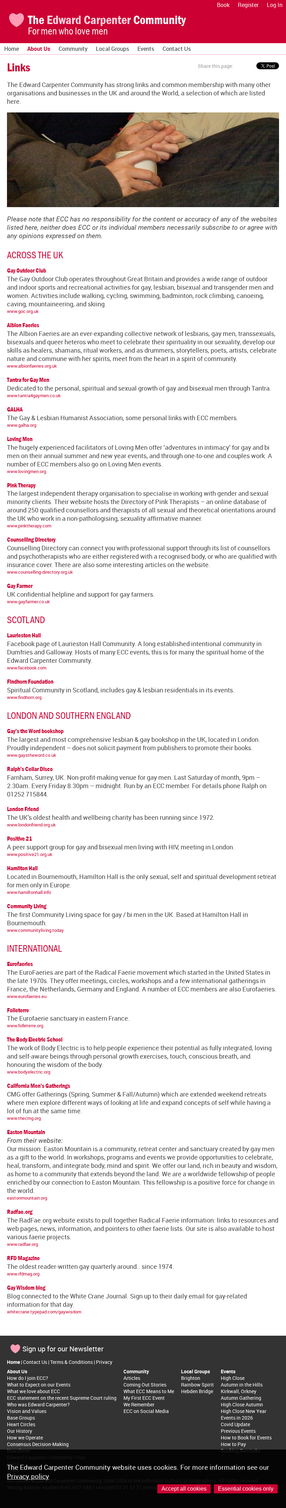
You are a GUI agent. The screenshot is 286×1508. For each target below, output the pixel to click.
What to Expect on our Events (38, 1384)
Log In (275, 5)
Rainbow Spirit (197, 1384)
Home (11, 49)
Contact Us (177, 49)
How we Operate (25, 1437)
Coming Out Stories (144, 1384)
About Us (38, 49)
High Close (232, 1378)
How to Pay (233, 1444)
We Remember (139, 1404)
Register (248, 5)
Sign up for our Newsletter (63, 1348)
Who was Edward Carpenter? (38, 1404)
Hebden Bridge (197, 1391)
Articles (131, 1378)
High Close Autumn (242, 1404)
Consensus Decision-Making (38, 1444)
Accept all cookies (183, 1489)
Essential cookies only (245, 1489)
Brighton (190, 1378)
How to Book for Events (246, 1437)
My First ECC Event (144, 1398)
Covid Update (235, 1424)
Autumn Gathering (241, 1398)
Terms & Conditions (71, 1362)
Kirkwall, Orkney (238, 1391)
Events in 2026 (237, 1417)
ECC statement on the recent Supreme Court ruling (61, 1398)
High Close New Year (243, 1411)
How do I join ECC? (27, 1378)
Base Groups (21, 1417)
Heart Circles (21, 1424)
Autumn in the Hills (242, 1384)
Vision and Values (26, 1411)
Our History (19, 1431)
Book (223, 5)
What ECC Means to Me (148, 1391)
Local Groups (112, 49)
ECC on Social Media (146, 1411)
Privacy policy (28, 1476)
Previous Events (238, 1431)
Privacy (104, 1362)
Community (73, 49)
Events (145, 49)
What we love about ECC (33, 1391)
